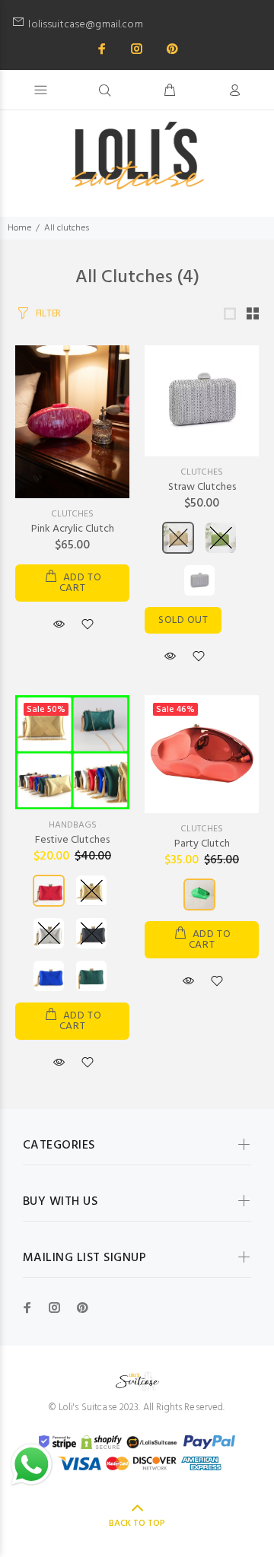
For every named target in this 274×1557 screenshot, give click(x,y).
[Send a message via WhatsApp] (32, 1465)
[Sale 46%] (202, 754)
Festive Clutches (72, 840)
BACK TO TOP (137, 1523)
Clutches (72, 514)
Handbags (73, 825)
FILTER (48, 314)
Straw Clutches (202, 487)
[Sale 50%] (72, 752)
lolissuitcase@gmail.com (145, 24)
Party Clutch (202, 844)
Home (19, 228)
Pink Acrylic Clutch (72, 529)
